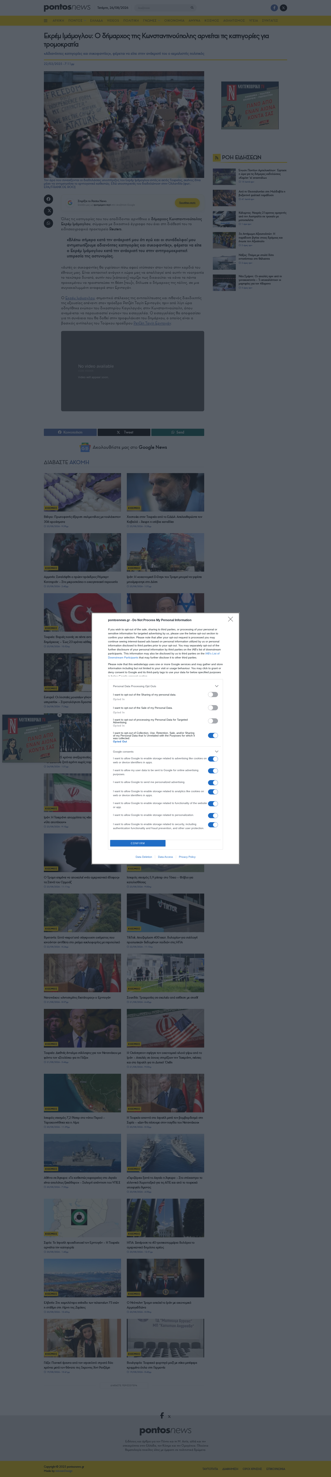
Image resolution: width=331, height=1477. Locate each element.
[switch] (213, 694)
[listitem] (165, 686)
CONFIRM (138, 843)
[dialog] (165, 738)
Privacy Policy (187, 856)
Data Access (165, 856)
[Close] (231, 620)
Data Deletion (144, 856)
